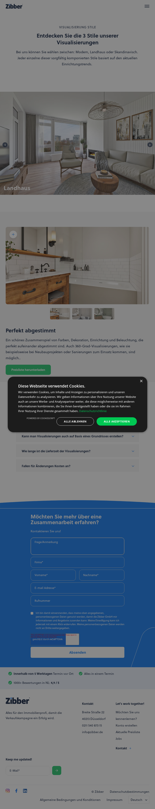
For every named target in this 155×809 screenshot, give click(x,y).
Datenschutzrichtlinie (93, 411)
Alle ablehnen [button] (75, 421)
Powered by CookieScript (41, 418)
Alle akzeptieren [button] (117, 421)
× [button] (141, 381)
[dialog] (77, 404)
